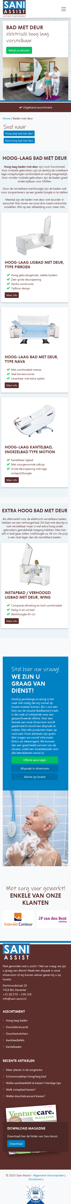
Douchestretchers (17, 1033)
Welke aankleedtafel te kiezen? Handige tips (33, 1083)
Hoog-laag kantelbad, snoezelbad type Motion (30, 449)
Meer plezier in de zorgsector (24, 1070)
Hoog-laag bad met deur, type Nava (31, 359)
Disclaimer (35, 1179)
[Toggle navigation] (63, 9)
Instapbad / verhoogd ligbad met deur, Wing (28, 595)
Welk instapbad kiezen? (21, 1089)
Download (16, 1143)
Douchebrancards (17, 1027)
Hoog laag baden (16, 1020)
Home (6, 118)
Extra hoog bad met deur (19, 140)
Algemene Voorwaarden (48, 1175)
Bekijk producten (19, 50)
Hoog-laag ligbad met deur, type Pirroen (34, 264)
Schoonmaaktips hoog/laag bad (26, 1076)
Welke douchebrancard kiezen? (25, 1096)
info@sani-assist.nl (14, 998)
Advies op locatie (34, 777)
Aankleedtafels (15, 1040)
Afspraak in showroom (35, 768)
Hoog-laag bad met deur (19, 133)
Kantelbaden (14, 1047)
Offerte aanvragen (34, 760)
